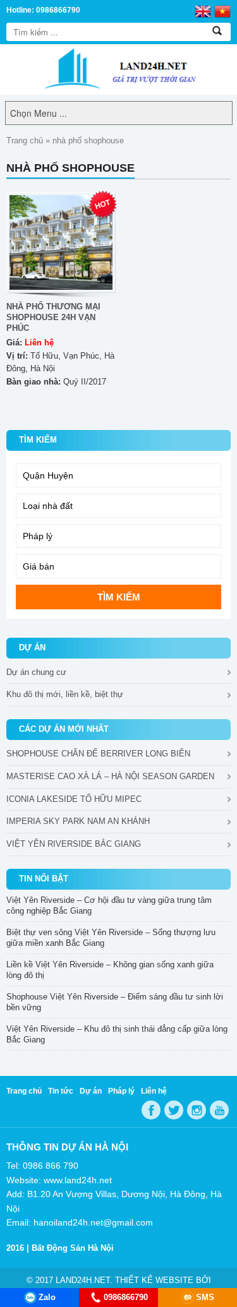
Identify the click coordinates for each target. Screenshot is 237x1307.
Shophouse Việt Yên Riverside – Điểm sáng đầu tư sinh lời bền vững (114, 1002)
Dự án (91, 1091)
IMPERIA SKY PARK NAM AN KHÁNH (78, 821)
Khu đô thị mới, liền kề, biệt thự (64, 694)
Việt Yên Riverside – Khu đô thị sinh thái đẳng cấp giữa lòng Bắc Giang (117, 1034)
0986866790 (126, 1297)
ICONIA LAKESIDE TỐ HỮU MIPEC (74, 799)
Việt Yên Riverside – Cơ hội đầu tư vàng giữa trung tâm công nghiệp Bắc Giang (109, 905)
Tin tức (60, 1091)
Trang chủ (24, 140)
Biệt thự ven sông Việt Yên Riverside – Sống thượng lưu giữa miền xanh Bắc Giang (111, 938)
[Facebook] (151, 1110)
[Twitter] (173, 1110)
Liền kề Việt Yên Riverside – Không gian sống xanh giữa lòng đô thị (110, 970)
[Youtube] (219, 1110)
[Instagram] (196, 1110)
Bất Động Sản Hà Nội (73, 1248)
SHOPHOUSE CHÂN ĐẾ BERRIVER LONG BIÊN (98, 753)
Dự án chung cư (36, 672)
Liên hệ (154, 1091)
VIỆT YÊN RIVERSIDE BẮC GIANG (73, 844)
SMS (205, 1297)
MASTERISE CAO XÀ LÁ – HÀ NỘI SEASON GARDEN (110, 776)
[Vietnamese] (222, 11)
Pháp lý (121, 1091)
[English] (203, 11)
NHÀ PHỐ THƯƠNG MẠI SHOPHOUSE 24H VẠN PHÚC (53, 317)
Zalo (47, 1297)
